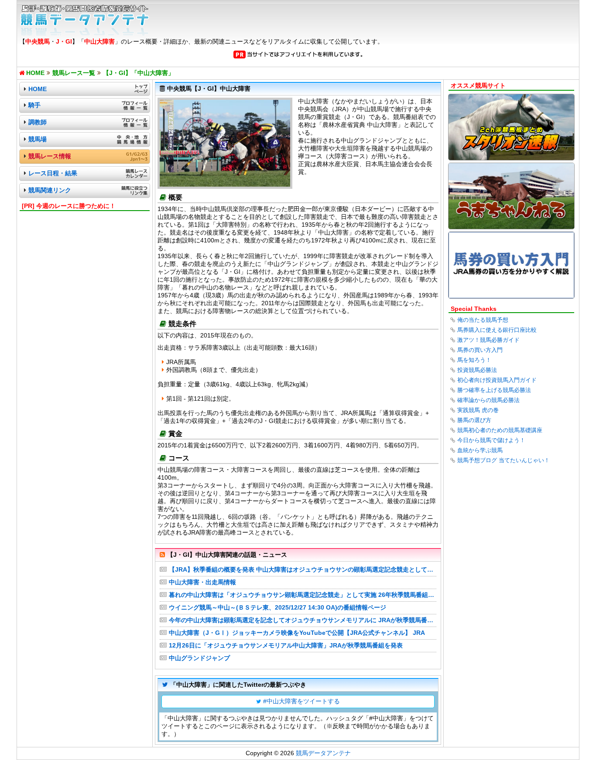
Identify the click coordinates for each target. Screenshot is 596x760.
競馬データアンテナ (323, 753)
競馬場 (37, 139)
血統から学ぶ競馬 (480, 450)
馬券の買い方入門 (480, 350)
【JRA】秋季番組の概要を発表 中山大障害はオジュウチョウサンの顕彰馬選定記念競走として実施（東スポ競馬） (302, 569)
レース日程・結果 (52, 173)
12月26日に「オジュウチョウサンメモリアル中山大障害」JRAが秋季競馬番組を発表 (286, 645)
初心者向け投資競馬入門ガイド (497, 380)
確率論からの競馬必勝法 (488, 400)
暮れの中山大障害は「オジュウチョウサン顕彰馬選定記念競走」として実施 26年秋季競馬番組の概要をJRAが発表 (302, 594)
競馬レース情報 (49, 156)
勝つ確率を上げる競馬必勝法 (494, 390)
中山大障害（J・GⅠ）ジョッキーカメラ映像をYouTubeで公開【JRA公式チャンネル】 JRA (297, 632)
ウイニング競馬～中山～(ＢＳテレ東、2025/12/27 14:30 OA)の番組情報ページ (277, 607)
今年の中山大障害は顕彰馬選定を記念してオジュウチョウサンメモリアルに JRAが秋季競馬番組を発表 (302, 620)
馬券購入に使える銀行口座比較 (497, 330)
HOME (37, 88)
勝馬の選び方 (474, 420)
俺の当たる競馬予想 (482, 320)
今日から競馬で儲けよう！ (491, 440)
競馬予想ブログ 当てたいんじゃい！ (503, 460)
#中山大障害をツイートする (301, 701)
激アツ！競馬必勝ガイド (488, 340)
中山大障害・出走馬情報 (202, 582)
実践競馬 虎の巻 (478, 410)
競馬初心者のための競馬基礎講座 (499, 430)
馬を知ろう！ (474, 360)
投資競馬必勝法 (477, 370)
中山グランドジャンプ (199, 657)
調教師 (37, 122)
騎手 (34, 105)
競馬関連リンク (49, 190)
